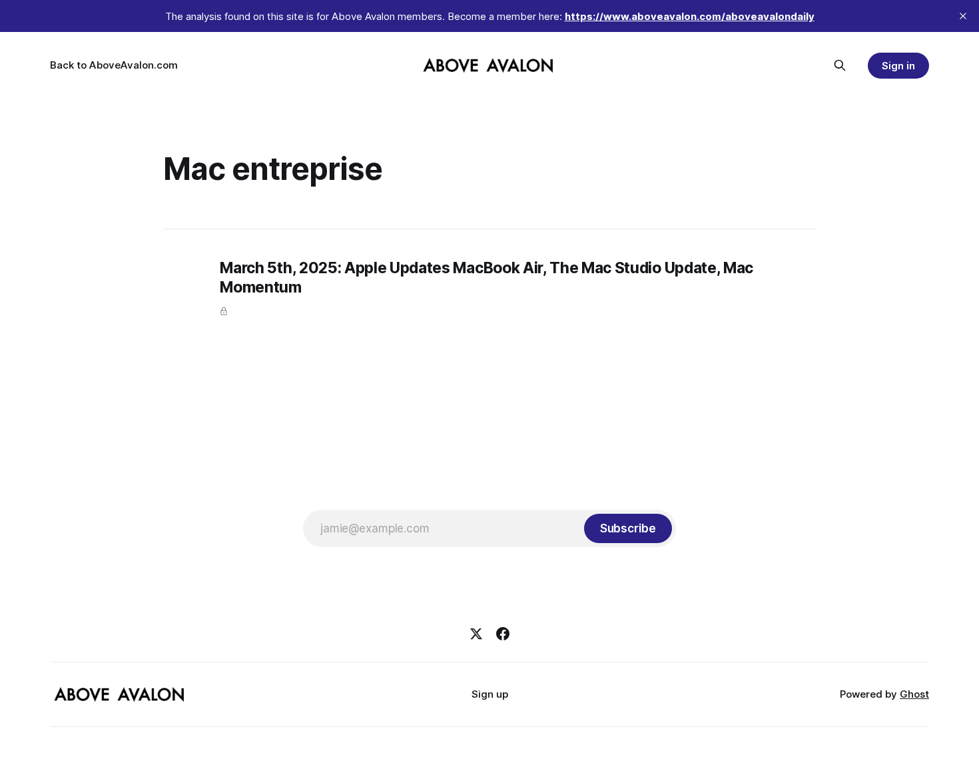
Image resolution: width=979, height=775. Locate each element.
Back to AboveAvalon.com (114, 65)
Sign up (490, 694)
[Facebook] (502, 633)
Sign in (898, 65)
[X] (476, 633)
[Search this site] (839, 65)
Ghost (914, 694)
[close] (963, 16)
